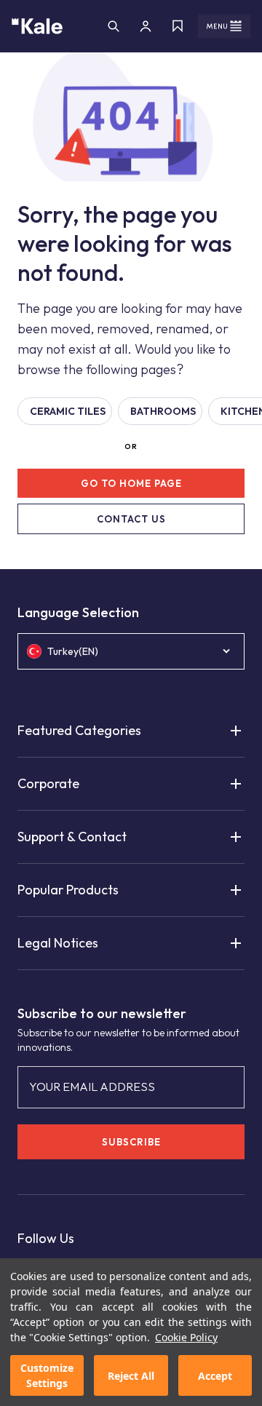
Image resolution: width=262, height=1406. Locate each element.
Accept (215, 1376)
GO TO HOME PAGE (131, 483)
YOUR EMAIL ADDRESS (92, 1086)
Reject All (131, 1376)
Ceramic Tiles (68, 411)
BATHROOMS (163, 411)
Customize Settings (47, 1375)
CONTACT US (131, 519)
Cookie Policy (186, 1337)
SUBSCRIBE (131, 1142)
